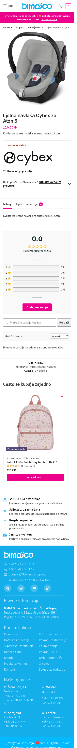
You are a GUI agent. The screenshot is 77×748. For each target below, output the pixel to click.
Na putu (20, 27)
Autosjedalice (35, 27)
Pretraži (64, 322)
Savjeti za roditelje (52, 669)
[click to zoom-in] (37, 68)
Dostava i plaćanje (17, 640)
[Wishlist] (62, 396)
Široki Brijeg (17, 687)
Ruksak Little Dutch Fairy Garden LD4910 (32, 462)
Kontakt (9, 669)
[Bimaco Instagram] (21, 588)
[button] (68, 6)
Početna (7, 27)
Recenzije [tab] (33, 204)
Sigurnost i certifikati (18, 646)
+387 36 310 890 (52, 697)
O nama (44, 663)
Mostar (51, 687)
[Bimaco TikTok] (47, 588)
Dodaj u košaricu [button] (35, 477)
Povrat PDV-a (48, 652)
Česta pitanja (48, 646)
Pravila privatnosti (16, 663)
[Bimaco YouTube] (34, 588)
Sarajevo (14, 713)
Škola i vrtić (33, 458)
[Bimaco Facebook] (7, 588)
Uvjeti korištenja (51, 658)
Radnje (9, 658)
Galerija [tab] (7, 204)
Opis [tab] (19, 204)
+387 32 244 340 (52, 721)
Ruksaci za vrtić (16, 458)
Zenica (51, 713)
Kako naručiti (13, 634)
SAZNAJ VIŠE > (49, 19)
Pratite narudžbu (50, 634)
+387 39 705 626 (14, 695)
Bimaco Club (13, 652)
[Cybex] (28, 158)
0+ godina (41, 370)
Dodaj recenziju (37, 307)
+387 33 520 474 (14, 721)
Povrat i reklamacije (53, 640)
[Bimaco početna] (19, 554)
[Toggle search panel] (60, 6)
